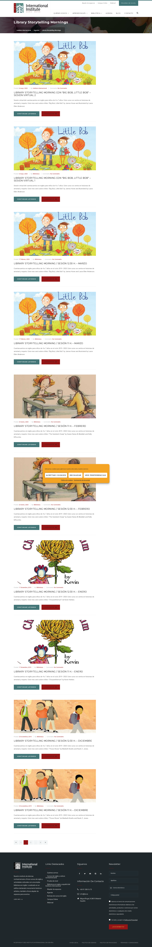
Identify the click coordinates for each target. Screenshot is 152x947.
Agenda (109, 13)
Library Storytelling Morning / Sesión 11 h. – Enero (48, 671)
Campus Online (102, 3)
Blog (118, 13)
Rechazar (75, 475)
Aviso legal (74, 942)
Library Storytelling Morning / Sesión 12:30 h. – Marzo (50, 263)
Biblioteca (95, 13)
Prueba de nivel (52, 881)
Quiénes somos (60, 13)
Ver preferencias (95, 475)
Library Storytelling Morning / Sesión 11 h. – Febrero (50, 426)
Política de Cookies (89, 942)
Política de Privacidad (131, 920)
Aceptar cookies (56, 475)
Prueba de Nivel (128, 3)
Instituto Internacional (40, 88)
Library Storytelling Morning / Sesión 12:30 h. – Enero (50, 591)
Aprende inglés (79, 13)
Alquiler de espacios (88, 3)
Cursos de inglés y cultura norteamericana (55, 877)
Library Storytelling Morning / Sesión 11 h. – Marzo (48, 343)
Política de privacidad (108, 942)
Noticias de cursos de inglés (56, 896)
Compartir (50, 114)
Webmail (113, 3)
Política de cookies (67, 480)
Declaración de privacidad (82, 480)
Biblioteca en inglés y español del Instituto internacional (58, 885)
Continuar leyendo (26, 114)
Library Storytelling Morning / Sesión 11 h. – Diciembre (51, 810)
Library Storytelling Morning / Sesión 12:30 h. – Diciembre (53, 740)
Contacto (128, 13)
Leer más (17, 899)
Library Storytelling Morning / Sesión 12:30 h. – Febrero (52, 509)
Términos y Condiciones (129, 942)
